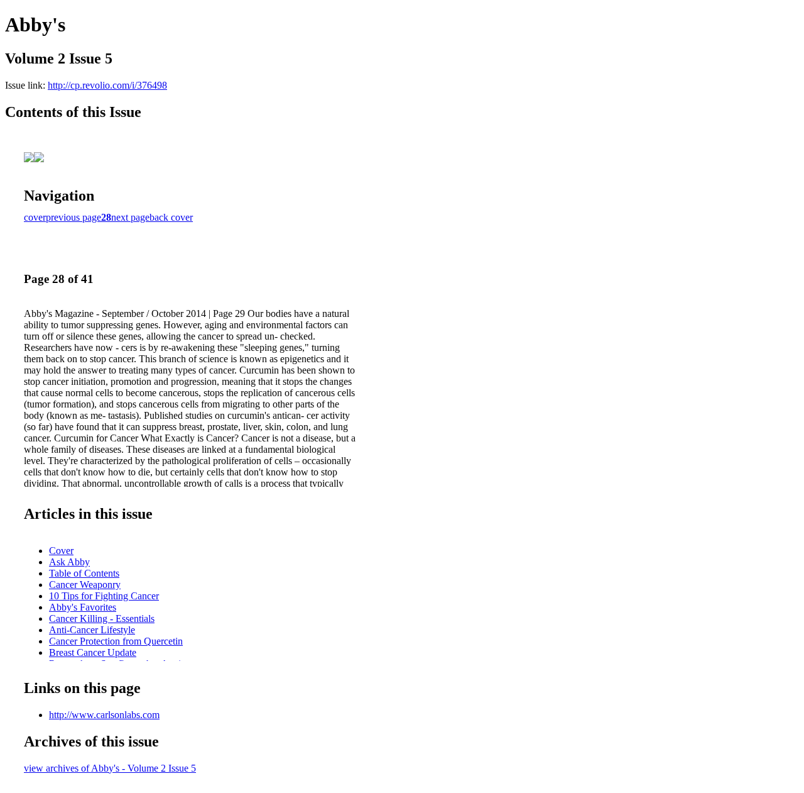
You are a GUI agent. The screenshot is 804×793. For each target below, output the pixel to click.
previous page (73, 217)
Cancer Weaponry (85, 584)
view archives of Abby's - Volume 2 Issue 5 (110, 768)
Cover (61, 550)
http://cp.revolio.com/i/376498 (107, 85)
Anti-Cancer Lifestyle (92, 629)
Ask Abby (69, 562)
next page (130, 217)
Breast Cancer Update (92, 652)
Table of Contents (84, 573)
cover (35, 217)
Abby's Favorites (82, 607)
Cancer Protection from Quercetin (116, 641)
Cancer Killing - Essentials (102, 618)
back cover (171, 217)
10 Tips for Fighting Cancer (104, 596)
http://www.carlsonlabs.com (104, 714)
